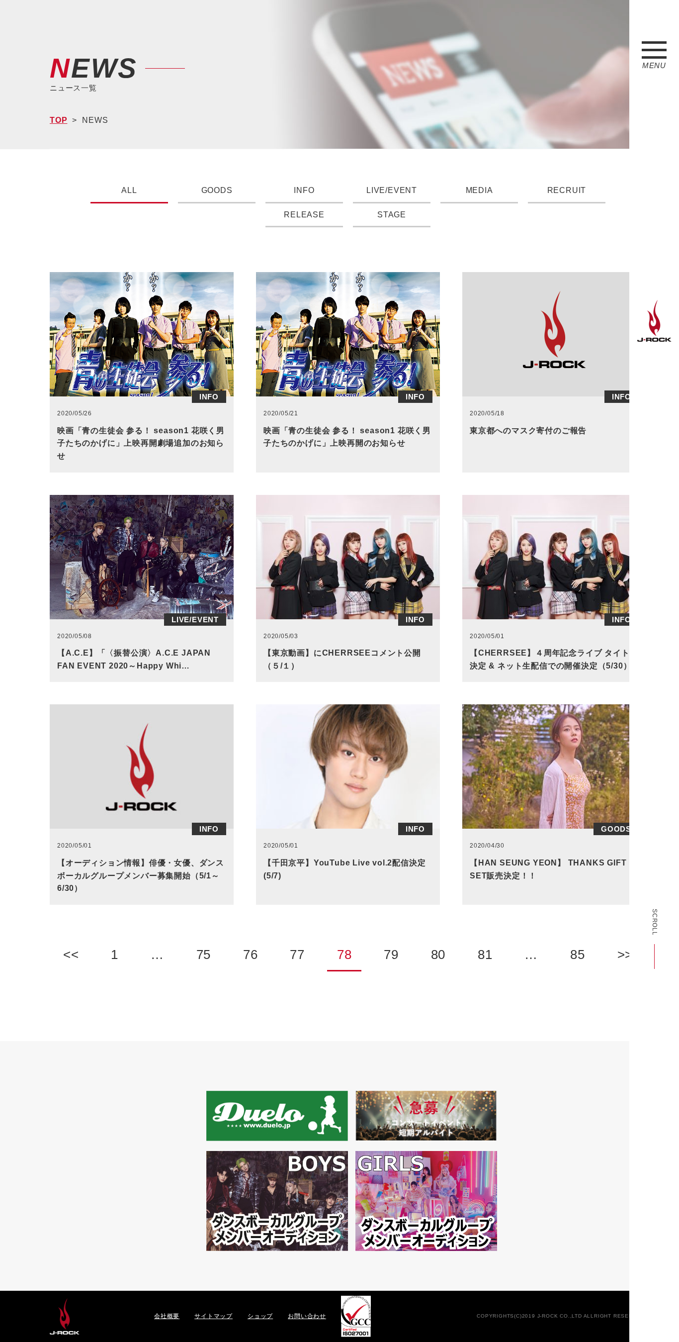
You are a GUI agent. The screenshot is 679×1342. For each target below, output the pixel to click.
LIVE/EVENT (391, 190)
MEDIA (479, 190)
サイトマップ (213, 1316)
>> (625, 954)
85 (577, 954)
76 (250, 954)
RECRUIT (567, 190)
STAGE (391, 214)
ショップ (260, 1316)
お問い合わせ (307, 1316)
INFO (304, 190)
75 (203, 954)
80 (438, 954)
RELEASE (304, 214)
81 (485, 954)
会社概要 (166, 1316)
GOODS (217, 190)
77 (297, 954)
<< (71, 954)
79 (391, 954)
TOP (58, 120)
